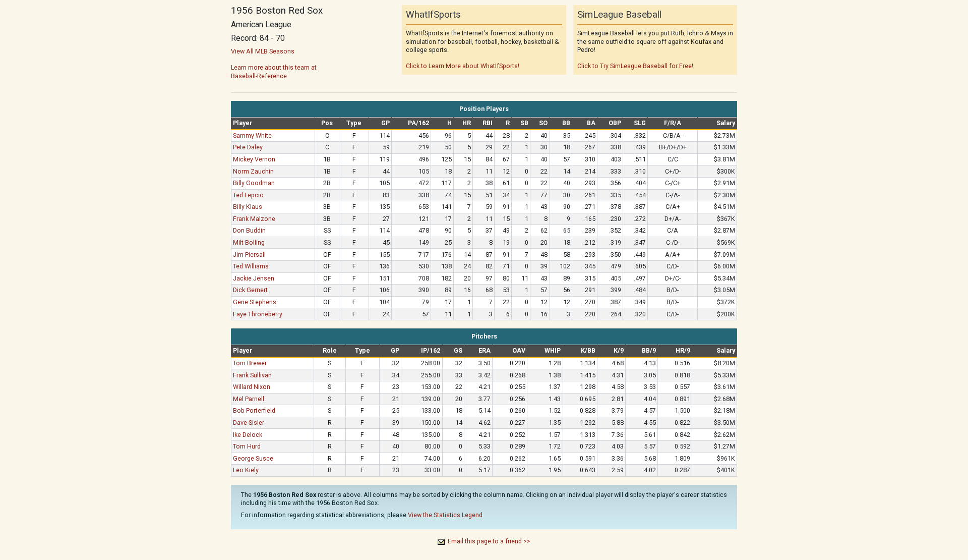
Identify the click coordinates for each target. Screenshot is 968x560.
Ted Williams (251, 266)
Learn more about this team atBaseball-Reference (274, 71)
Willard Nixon (251, 386)
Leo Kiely (246, 470)
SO (543, 123)
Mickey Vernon (254, 159)
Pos (327, 123)
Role (330, 350)
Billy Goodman (254, 183)
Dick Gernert (250, 290)
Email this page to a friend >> (489, 541)
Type (353, 123)
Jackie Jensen (253, 278)
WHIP (552, 350)
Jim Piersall (249, 254)
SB (524, 123)
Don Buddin (249, 230)
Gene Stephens (254, 302)
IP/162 (430, 350)
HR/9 (683, 350)
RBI (487, 123)
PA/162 (418, 123)
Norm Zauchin (253, 171)
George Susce (253, 458)
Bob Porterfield (254, 410)
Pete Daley (248, 147)
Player (242, 123)
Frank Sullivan (252, 375)
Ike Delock (247, 434)
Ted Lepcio (248, 195)
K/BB (588, 350)
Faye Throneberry (257, 314)
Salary (725, 123)
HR (466, 123)
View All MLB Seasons (262, 51)
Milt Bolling (249, 242)
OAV (518, 350)
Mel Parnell (248, 399)
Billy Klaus (247, 206)
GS (458, 350)
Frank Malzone (254, 218)
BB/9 (649, 350)
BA (591, 123)
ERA (484, 350)
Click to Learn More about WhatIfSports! (462, 66)
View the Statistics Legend (445, 515)
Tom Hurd (247, 446)
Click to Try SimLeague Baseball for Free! (635, 66)
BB (566, 123)
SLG (640, 123)
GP (385, 123)
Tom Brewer (250, 363)
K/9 (619, 350)
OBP (615, 123)
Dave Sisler (248, 422)
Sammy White (252, 135)
